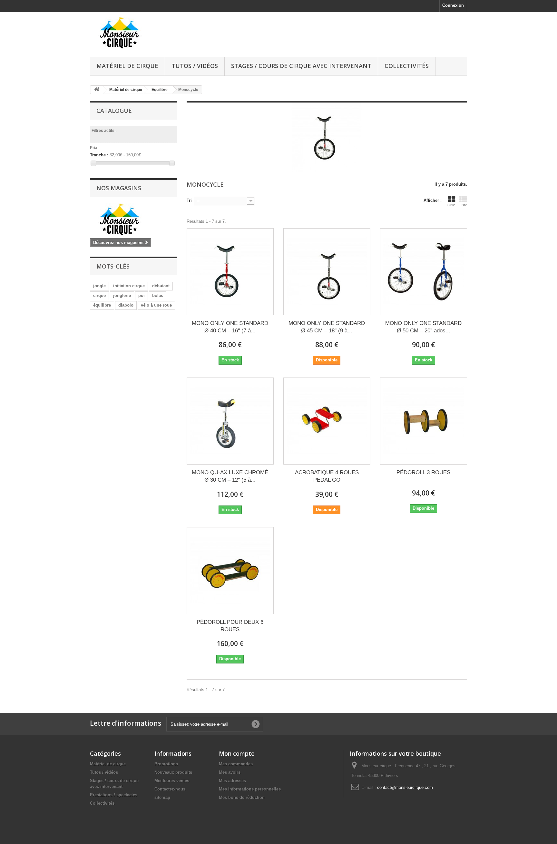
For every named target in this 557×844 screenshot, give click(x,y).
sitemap (162, 797)
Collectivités (407, 66)
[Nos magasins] (133, 219)
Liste (463, 205)
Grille (451, 205)
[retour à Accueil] (97, 90)
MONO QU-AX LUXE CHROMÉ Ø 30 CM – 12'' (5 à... (230, 476)
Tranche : (99, 154)
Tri (189, 200)
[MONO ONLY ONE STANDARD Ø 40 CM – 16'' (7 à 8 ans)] (230, 271)
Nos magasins (118, 188)
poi (141, 295)
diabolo (125, 305)
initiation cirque (129, 285)
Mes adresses (232, 780)
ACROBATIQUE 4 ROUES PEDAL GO (327, 476)
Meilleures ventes (171, 780)
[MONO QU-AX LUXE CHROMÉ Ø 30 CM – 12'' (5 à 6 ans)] (230, 421)
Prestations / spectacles (113, 794)
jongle (99, 285)
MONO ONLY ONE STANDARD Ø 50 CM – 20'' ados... (423, 327)
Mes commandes (236, 763)
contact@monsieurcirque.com (405, 787)
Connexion (453, 5)
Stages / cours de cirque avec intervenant (301, 66)
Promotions (166, 763)
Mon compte (237, 753)
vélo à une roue (156, 305)
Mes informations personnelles (250, 789)
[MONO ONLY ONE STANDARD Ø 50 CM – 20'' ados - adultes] (423, 271)
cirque (99, 295)
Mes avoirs (229, 772)
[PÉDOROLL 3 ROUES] (423, 421)
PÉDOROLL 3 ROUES (423, 472)
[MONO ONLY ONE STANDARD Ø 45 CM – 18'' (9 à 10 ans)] (327, 271)
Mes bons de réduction (242, 797)
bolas (157, 295)
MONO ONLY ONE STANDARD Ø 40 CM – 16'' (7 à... (230, 327)
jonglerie (122, 295)
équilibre (102, 305)
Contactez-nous (169, 789)
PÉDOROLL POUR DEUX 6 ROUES (230, 626)
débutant (161, 285)
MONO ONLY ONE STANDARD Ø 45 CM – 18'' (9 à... (326, 327)
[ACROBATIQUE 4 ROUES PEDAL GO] (327, 421)
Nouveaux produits (173, 772)
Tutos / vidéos (194, 66)
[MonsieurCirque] (149, 33)
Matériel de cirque (127, 66)
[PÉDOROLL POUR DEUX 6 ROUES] (230, 570)
